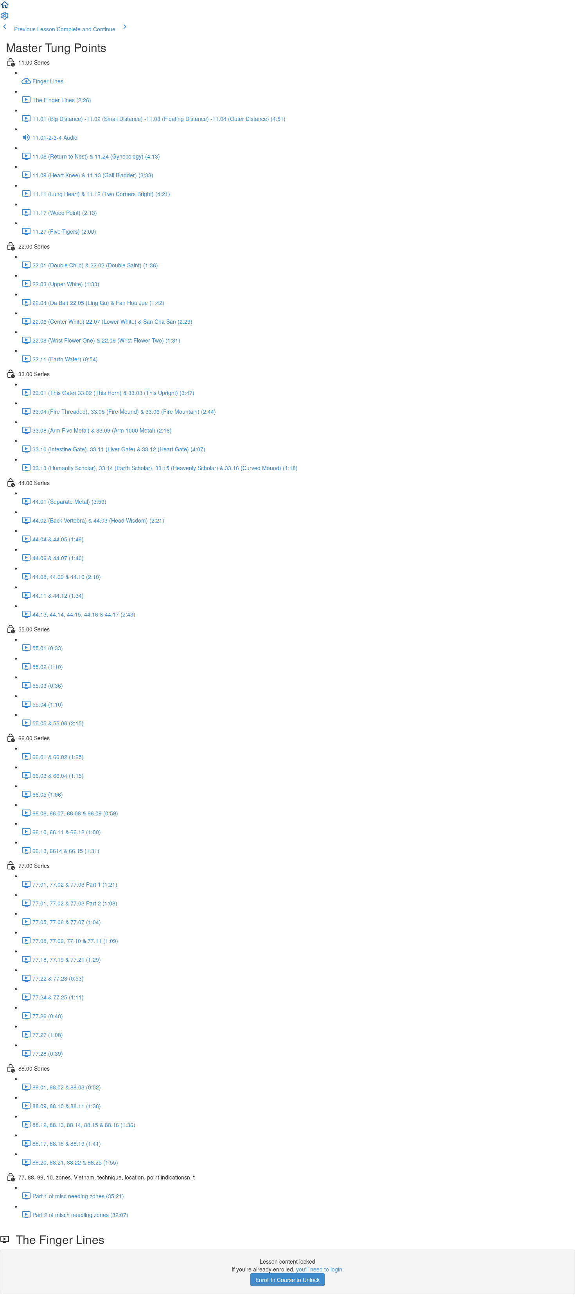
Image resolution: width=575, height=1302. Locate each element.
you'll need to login (319, 1269)
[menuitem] (4, 18)
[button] (4, 7)
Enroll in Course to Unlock (287, 1280)
